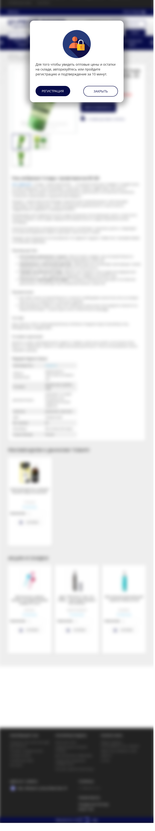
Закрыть (101, 91)
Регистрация (53, 91)
